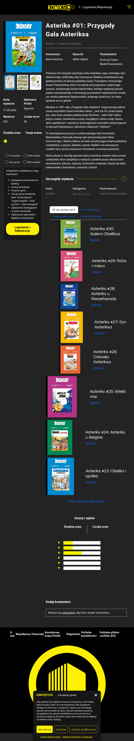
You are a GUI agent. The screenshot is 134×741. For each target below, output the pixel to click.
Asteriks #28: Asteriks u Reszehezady (103, 294)
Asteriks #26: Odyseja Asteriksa (105, 357)
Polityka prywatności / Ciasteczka (77, 736)
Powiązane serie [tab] (63, 216)
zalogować (68, 612)
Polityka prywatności (89, 634)
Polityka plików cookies (50, 736)
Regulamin (73, 634)
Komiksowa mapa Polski (52, 634)
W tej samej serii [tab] (63, 209)
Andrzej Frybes (109, 59)
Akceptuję (44, 729)
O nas (12, 634)
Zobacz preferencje (83, 729)
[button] (96, 695)
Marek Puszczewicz (111, 64)
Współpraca (23, 634)
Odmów (61, 729)
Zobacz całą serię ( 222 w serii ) (86, 501)
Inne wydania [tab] (90, 209)
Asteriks (50, 193)
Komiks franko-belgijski (113, 193)
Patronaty (38, 634)
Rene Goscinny (54, 59)
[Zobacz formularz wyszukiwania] (119, 7)
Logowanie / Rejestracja (22, 229)
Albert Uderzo (80, 59)
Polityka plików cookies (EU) (109, 634)
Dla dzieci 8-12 (81, 194)
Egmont (29, 108)
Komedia (78, 203)
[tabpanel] (86, 361)
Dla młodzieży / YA (84, 199)
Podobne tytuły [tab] (91, 216)
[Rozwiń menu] (128, 7)
